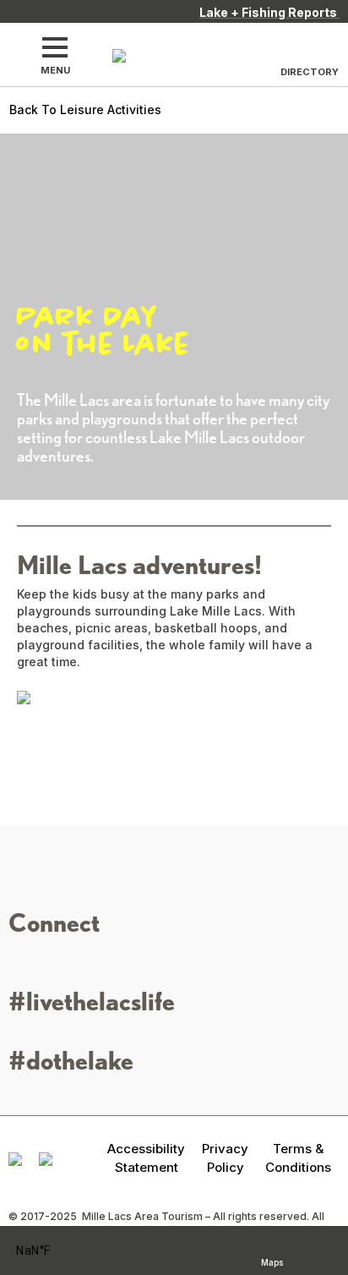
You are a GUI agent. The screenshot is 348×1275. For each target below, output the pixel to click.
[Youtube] (95, 961)
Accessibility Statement (146, 1157)
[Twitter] (70, 961)
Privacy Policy (225, 1157)
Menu (55, 70)
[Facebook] (45, 961)
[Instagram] (19, 961)
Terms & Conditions (298, 1157)
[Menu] (55, 47)
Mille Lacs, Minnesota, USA (55, 1251)
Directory (309, 72)
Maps (272, 1260)
